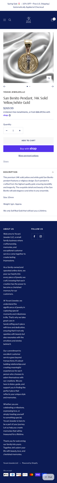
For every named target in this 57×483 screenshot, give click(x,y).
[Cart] (52, 20)
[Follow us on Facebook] (34, 236)
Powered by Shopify (30, 463)
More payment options (28, 155)
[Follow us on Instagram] (40, 236)
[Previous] (4, 86)
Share (6, 161)
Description (10, 172)
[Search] (10, 20)
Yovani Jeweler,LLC (14, 92)
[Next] (52, 86)
